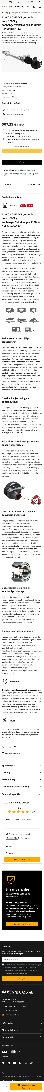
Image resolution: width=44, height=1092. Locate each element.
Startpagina (14, 13)
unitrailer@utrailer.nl (13, 753)
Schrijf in (22, 978)
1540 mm (14, 90)
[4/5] (23, 812)
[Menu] (40, 7)
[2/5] (14, 812)
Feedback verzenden (22, 859)
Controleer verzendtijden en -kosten (18, 136)
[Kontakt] (22, 992)
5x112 (12, 93)
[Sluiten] (39, 2)
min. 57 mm (12, 97)
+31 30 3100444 (30, 2)
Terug (6, 13)
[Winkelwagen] (34, 7)
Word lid (6, 946)
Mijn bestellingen (10, 1030)
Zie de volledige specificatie (11, 103)
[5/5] (27, 812)
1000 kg (24, 83)
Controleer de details (22, 924)
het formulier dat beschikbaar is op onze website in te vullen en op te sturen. (21, 711)
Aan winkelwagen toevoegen (28, 1086)
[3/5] (18, 812)
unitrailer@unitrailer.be (13, 1015)
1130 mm (17, 86)
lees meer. (24, 973)
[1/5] (9, 812)
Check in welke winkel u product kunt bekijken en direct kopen (22, 140)
